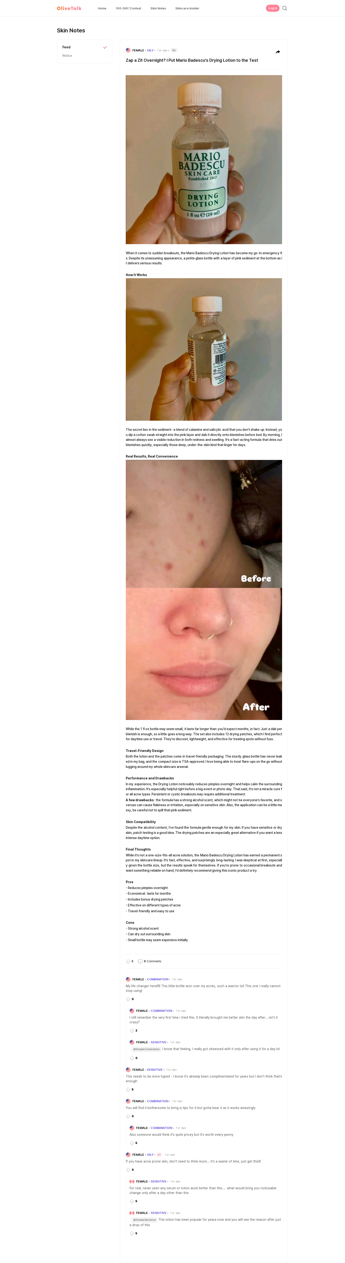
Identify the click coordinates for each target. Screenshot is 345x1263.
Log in (272, 8)
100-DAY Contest (128, 8)
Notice (67, 56)
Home (102, 8)
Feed (66, 47)
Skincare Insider (187, 8)
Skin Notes (158, 8)
